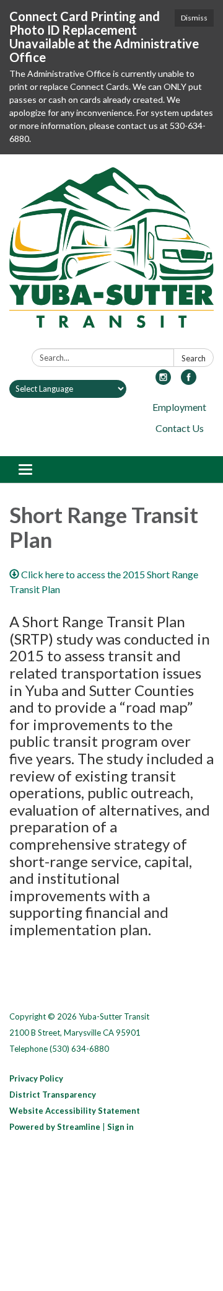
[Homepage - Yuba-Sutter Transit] (111, 254)
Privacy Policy (36, 1078)
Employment (179, 407)
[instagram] (163, 381)
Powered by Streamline (54, 1127)
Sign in (120, 1127)
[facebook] (188, 381)
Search (193, 358)
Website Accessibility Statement (74, 1111)
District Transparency (52, 1094)
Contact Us (179, 428)
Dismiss (194, 17)
